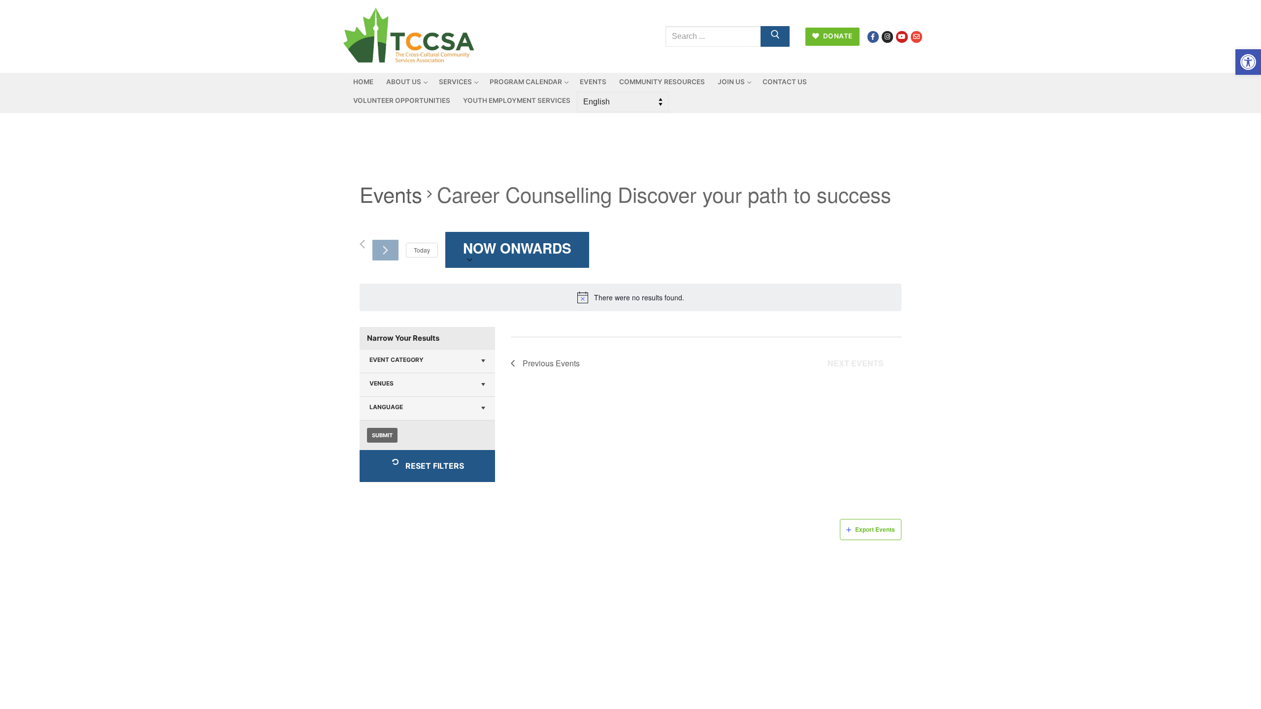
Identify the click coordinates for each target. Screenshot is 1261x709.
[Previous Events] (362, 244)
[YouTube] (901, 36)
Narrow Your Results (403, 338)
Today (422, 250)
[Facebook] (873, 36)
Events (391, 194)
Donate (837, 36)
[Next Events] (385, 250)
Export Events (875, 529)
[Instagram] (887, 36)
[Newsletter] (916, 36)
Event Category (396, 359)
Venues (381, 383)
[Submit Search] (775, 36)
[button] (1248, 62)
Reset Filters (434, 466)
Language (386, 407)
